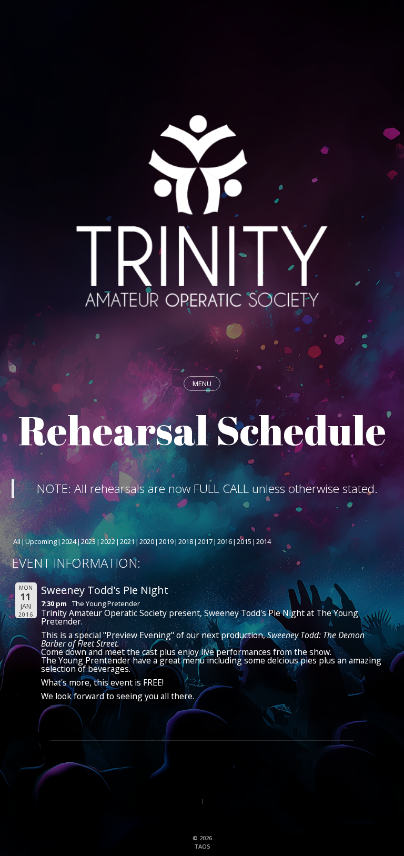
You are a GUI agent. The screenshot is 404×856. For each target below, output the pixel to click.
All (17, 541)
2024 (69, 541)
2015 (244, 541)
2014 (263, 541)
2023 (88, 541)
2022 (107, 541)
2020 (146, 541)
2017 (205, 541)
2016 (224, 541)
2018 (185, 541)
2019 (166, 541)
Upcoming (41, 541)
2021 (127, 541)
